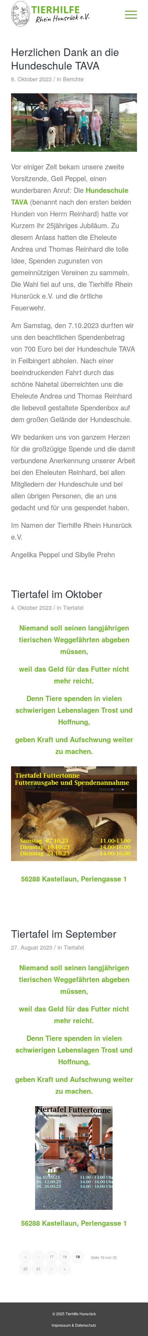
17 (52, 1256)
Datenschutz (85, 1325)
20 (25, 1268)
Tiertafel (73, 607)
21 (38, 1268)
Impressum (61, 1325)
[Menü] (127, 14)
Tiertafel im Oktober (56, 593)
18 (65, 1256)
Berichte (73, 79)
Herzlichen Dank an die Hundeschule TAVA (65, 58)
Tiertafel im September (63, 933)
